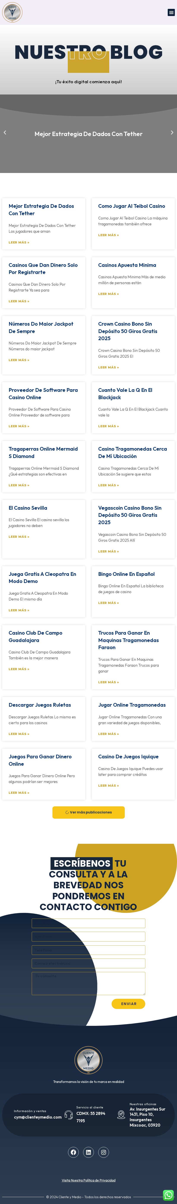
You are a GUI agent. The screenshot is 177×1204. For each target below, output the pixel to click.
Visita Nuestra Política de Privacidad (88, 1180)
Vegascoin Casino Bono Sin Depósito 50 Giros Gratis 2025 (129, 514)
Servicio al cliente (89, 1107)
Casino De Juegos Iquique (128, 756)
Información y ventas (30, 1111)
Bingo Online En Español (126, 574)
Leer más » (19, 242)
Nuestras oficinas (143, 1104)
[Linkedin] (88, 1152)
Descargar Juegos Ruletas (40, 704)
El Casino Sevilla (28, 507)
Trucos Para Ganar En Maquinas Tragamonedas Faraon (128, 639)
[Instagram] (103, 1152)
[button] (171, 12)
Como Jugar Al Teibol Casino (131, 206)
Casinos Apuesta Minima (127, 265)
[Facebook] (73, 1152)
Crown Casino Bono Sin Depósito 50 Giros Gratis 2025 (127, 330)
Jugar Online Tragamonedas (132, 704)
